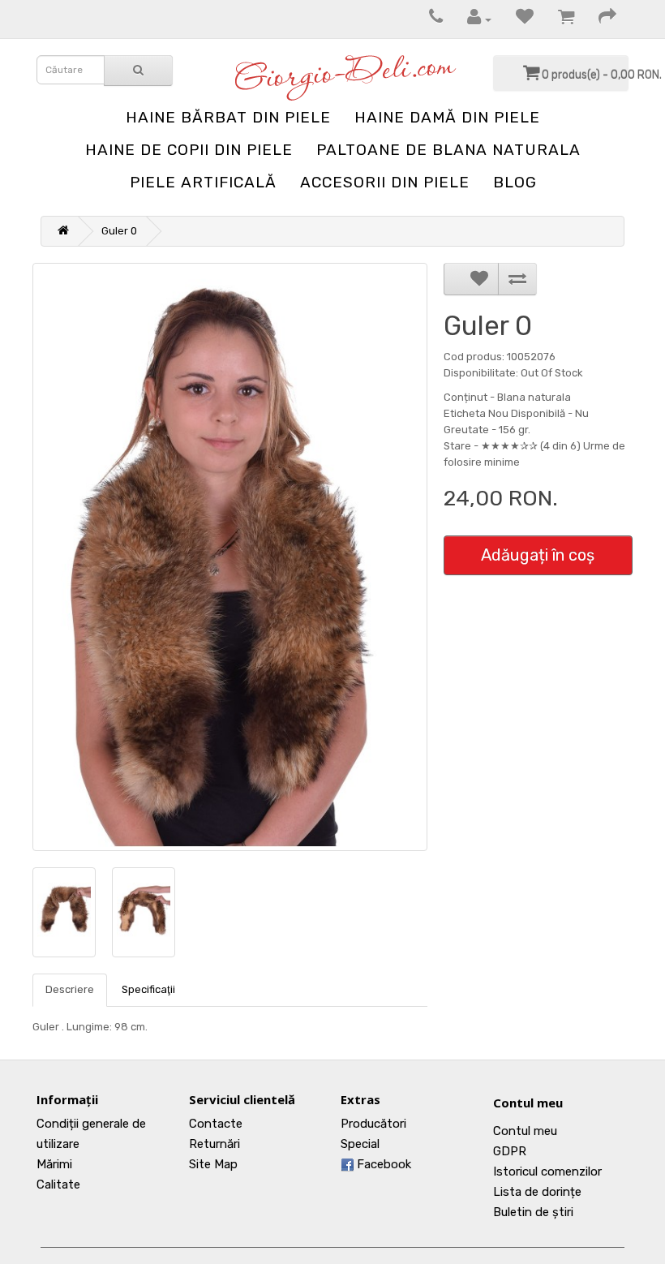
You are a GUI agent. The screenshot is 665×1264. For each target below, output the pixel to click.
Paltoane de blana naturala (448, 149)
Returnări (214, 1144)
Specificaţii (148, 989)
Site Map (213, 1164)
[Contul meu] (471, 19)
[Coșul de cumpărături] (558, 19)
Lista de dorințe (537, 1191)
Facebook (382, 1164)
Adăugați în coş (537, 555)
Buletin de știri (533, 1212)
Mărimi (54, 1164)
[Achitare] (599, 19)
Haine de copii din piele (189, 149)
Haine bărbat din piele (228, 117)
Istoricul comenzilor (547, 1171)
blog (515, 182)
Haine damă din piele (447, 117)
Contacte (215, 1123)
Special (360, 1144)
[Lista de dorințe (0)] (517, 19)
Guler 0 (119, 231)
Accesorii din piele (385, 182)
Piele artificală (203, 182)
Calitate (58, 1184)
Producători (373, 1123)
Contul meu (528, 1102)
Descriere (69, 989)
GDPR (509, 1151)
